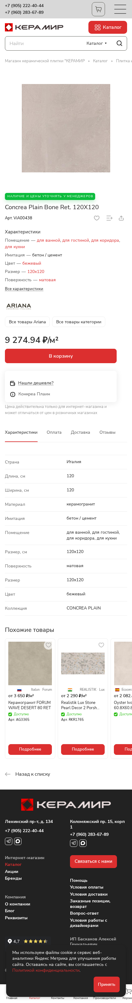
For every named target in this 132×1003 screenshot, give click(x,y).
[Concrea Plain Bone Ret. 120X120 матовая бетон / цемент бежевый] (66, 128)
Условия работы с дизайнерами (88, 923)
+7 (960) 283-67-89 (24, 12)
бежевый (31, 263)
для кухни (15, 247)
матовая (47, 280)
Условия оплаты (86, 887)
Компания (15, 897)
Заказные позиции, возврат (90, 903)
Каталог (13, 864)
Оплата (54, 432)
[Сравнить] (109, 218)
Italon (35, 690)
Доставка (80, 432)
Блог (9, 911)
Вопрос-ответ (84, 913)
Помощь (78, 880)
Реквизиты (16, 918)
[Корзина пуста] (98, 9)
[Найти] (119, 43)
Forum (47, 690)
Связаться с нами (93, 861)
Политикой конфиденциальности (46, 970)
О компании (17, 904)
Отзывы (107, 432)
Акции (11, 871)
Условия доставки (88, 894)
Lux (102, 690)
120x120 (35, 272)
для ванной (48, 240)
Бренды (13, 878)
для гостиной (75, 240)
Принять (106, 984)
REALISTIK (88, 690)
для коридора (105, 240)
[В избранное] (97, 218)
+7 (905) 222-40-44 (24, 5)
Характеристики (21, 432)
